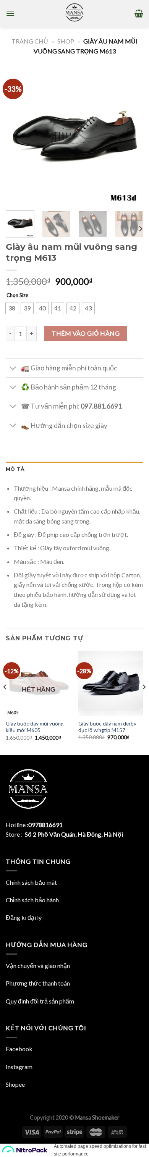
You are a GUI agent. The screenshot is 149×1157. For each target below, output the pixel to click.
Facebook (19, 1048)
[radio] (12, 308)
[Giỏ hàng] (138, 13)
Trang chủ (29, 41)
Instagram (19, 1066)
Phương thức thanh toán (38, 983)
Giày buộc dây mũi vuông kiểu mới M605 (34, 727)
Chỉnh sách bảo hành (32, 899)
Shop (65, 41)
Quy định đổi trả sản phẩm (40, 1001)
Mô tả (15, 469)
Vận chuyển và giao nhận (38, 965)
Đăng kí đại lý (24, 917)
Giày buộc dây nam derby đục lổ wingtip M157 (107, 727)
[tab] (74, 469)
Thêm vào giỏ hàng (86, 333)
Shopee (15, 1084)
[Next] (131, 136)
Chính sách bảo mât (31, 882)
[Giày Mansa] (74, 13)
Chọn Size (17, 295)
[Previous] (18, 136)
